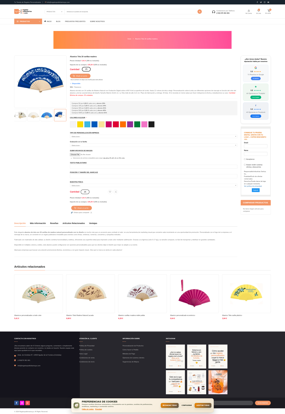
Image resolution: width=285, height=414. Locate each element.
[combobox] (133, 11)
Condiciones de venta (87, 358)
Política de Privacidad (86, 346)
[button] (18, 82)
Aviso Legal (83, 354)
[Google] (27, 403)
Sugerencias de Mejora (131, 362)
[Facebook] (16, 403)
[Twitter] (261, 2)
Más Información (38, 223)
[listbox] (153, 124)
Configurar (187, 405)
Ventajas (93, 223)
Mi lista (258, 13)
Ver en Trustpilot (255, 97)
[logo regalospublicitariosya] (23, 11)
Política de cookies (85, 350)
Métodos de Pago (129, 354)
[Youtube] (268, 2)
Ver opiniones (256, 78)
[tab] (20, 224)
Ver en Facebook (255, 116)
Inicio (129, 39)
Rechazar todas (170, 405)
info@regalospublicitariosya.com (58, 2)
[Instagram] (264, 2)
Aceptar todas (203, 405)
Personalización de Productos (133, 346)
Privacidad (98, 409)
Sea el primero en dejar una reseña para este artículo (86, 79)
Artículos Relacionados (74, 223)
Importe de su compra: (78, 65)
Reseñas (54, 223)
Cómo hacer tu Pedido (130, 350)
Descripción (20, 223)
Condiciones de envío (87, 362)
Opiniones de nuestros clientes (133, 358)
